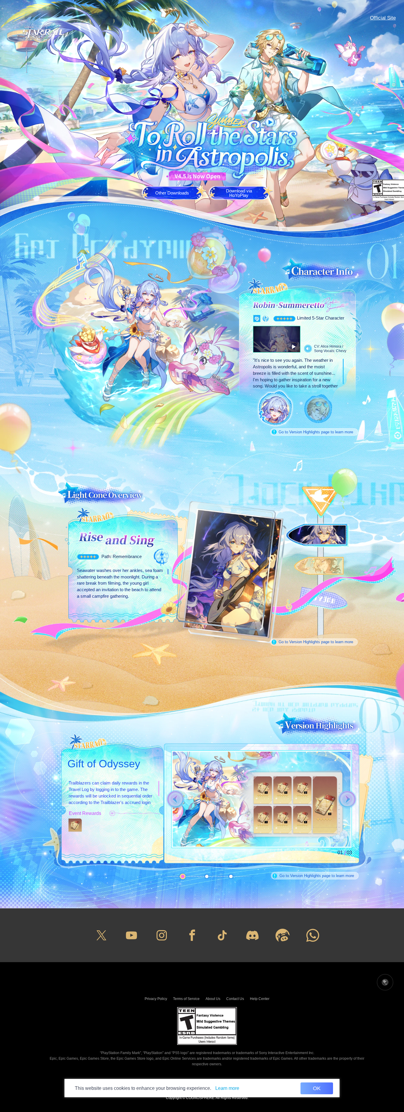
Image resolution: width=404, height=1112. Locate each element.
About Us (213, 999)
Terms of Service (186, 999)
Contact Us (235, 999)
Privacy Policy (156, 999)
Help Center (259, 999)
